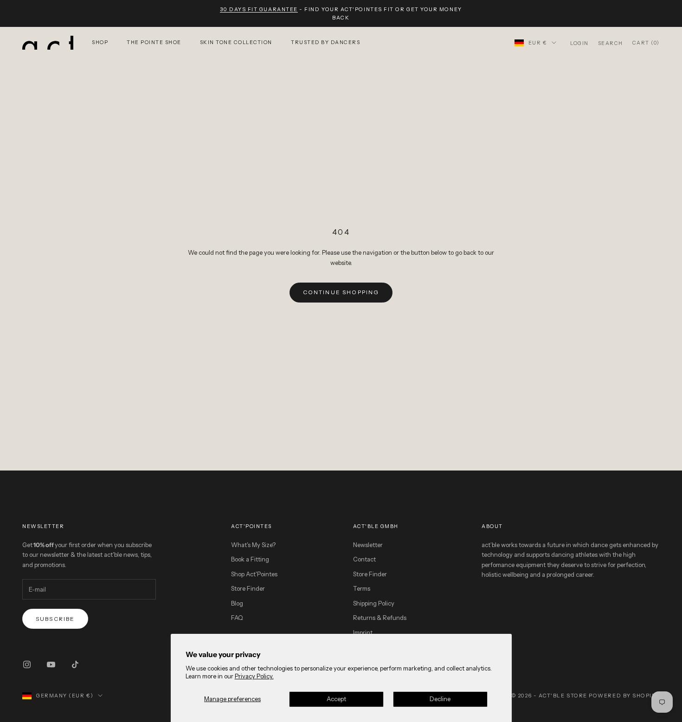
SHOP (100, 42)
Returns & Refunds (379, 617)
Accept (336, 699)
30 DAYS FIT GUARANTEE (258, 9)
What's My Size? (253, 544)
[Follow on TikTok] (75, 664)
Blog (237, 603)
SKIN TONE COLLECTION (236, 42)
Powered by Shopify (624, 695)
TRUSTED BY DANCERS (325, 42)
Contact (364, 559)
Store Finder (248, 588)
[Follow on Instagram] (27, 664)
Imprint (363, 632)
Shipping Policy (373, 603)
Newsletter (368, 544)
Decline (440, 699)
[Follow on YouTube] (51, 664)
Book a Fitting (250, 559)
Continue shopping (341, 292)
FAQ (237, 617)
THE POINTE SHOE (154, 42)
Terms (361, 588)
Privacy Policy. (254, 676)
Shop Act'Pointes (254, 574)
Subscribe (55, 618)
